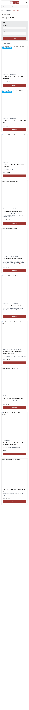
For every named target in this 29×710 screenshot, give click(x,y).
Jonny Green (10, 169)
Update (14, 38)
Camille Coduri (18, 493)
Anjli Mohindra (10, 356)
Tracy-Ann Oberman (7, 216)
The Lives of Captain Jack (9, 486)
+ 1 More (20, 263)
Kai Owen (21, 215)
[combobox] (14, 28)
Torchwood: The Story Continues (10, 208)
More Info (14, 85)
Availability (5, 25)
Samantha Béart (10, 213)
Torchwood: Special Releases (9, 74)
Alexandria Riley (9, 215)
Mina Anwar (23, 356)
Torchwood (5, 162)
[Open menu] (2, 2)
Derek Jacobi (10, 400)
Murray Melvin (17, 262)
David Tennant (16, 400)
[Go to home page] (14, 2)
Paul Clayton (17, 213)
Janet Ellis (16, 215)
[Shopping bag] (26, 2)
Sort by (4, 31)
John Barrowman (10, 493)
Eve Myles (16, 309)
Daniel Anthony (17, 356)
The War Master (6, 395)
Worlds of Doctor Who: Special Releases (12, 349)
